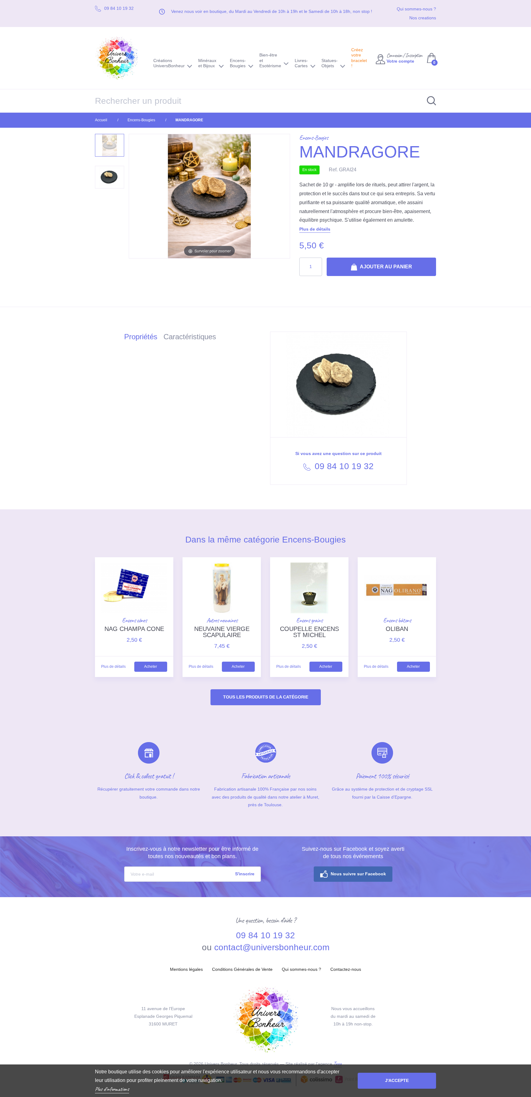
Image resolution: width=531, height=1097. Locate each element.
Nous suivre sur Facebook (358, 873)
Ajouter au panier (385, 266)
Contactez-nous (345, 969)
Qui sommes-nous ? (416, 8)
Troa (337, 1063)
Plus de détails (314, 229)
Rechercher (428, 100)
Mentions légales (186, 969)
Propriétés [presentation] (140, 337)
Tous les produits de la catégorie (265, 696)
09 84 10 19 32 (343, 466)
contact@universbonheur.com (271, 947)
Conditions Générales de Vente (242, 969)
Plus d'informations (112, 1089)
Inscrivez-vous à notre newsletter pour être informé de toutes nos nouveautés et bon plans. (192, 852)
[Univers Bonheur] (119, 58)
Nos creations (422, 17)
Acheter (150, 666)
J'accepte (397, 1080)
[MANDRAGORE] (109, 145)
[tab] (143, 338)
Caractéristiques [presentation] (189, 337)
